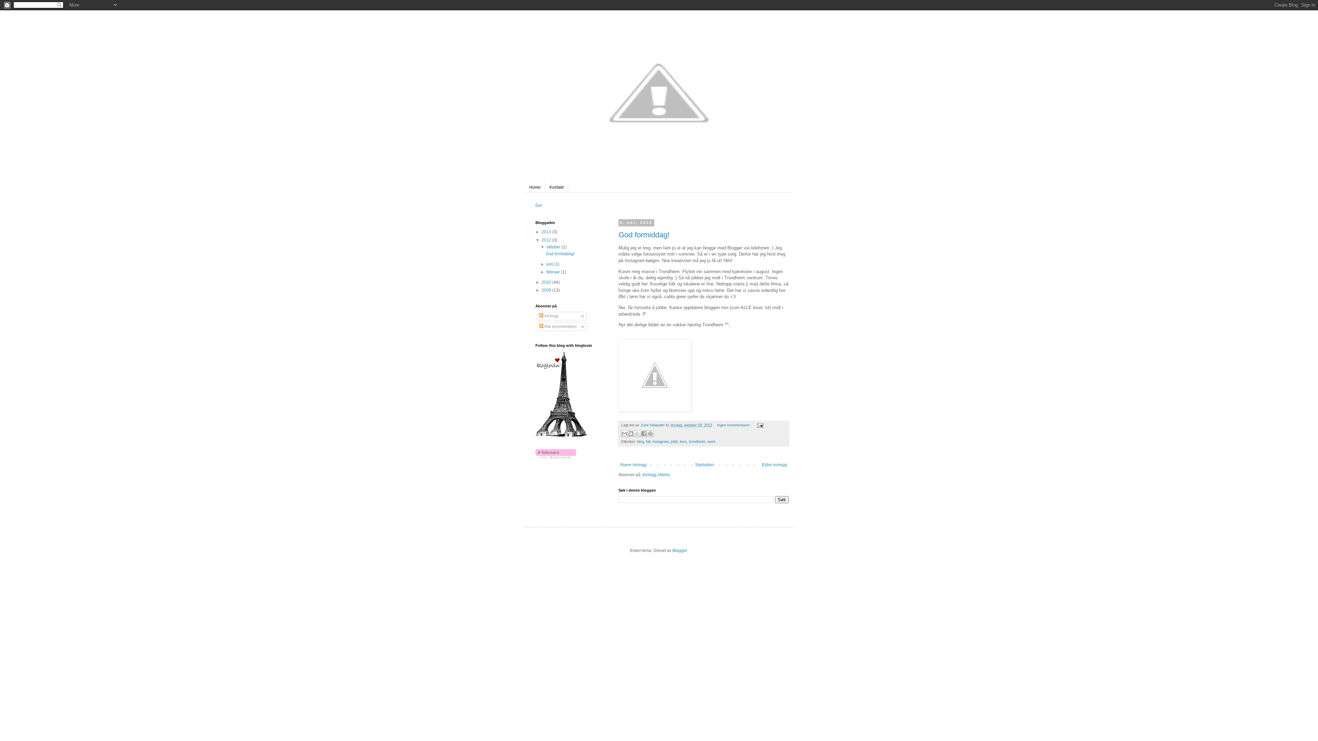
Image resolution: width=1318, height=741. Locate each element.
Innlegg (550, 316)
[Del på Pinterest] (650, 433)
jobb (674, 441)
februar (553, 272)
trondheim (697, 441)
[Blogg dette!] (630, 433)
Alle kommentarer (560, 326)
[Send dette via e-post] (624, 433)
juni (550, 264)
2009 (547, 290)
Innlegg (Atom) (656, 474)
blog (640, 441)
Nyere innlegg (633, 464)
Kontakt (557, 187)
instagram (660, 441)
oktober (554, 247)
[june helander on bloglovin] (561, 435)
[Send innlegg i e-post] (759, 425)
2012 (547, 240)
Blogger (679, 550)
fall (648, 441)
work (711, 441)
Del (538, 205)
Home (535, 187)
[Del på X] (637, 433)
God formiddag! (644, 235)
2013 (547, 232)
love (683, 441)
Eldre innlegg (774, 464)
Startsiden (704, 464)
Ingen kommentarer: (734, 425)
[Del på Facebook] (643, 433)
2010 (547, 282)
